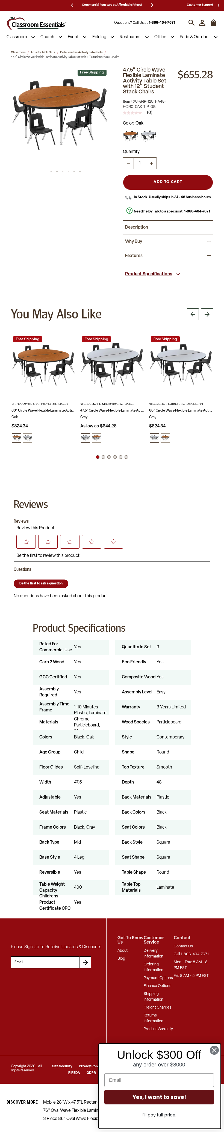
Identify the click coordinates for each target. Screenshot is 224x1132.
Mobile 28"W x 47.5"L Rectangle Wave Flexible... (88, 1102)
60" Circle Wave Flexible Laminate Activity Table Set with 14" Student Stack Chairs (181, 410)
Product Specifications (148, 274)
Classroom (17, 37)
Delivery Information (153, 954)
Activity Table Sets (43, 52)
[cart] (213, 25)
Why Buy (133, 242)
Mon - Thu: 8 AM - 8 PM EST (191, 965)
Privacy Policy (90, 1066)
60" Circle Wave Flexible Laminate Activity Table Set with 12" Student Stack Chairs (43, 410)
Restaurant (130, 37)
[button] (60, 116)
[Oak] (130, 136)
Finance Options (157, 986)
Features (134, 256)
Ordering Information (153, 967)
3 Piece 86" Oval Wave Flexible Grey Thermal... (87, 1119)
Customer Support (200, 5)
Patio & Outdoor (195, 37)
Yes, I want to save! (159, 1097)
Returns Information (153, 1018)
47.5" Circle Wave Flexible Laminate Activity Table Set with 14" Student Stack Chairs (112, 410)
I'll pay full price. (159, 1115)
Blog (121, 959)
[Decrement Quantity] (128, 163)
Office (160, 37)
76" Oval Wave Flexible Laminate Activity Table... (89, 1111)
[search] (191, 23)
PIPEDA (74, 1073)
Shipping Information (153, 997)
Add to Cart (168, 182)
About (122, 951)
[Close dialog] (214, 1050)
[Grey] (148, 136)
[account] (202, 23)
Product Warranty (158, 1029)
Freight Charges (157, 1008)
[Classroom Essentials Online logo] (37, 22)
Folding (99, 37)
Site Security (62, 1066)
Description (136, 227)
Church (47, 37)
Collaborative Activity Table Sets (81, 52)
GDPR (91, 1073)
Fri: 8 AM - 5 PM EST (191, 976)
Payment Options (158, 978)
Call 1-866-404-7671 (191, 954)
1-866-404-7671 (162, 23)
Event (73, 37)
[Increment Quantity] (151, 163)
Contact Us (183, 946)
